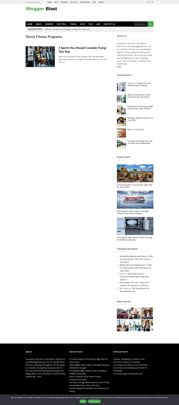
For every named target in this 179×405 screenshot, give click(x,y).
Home (49, 2)
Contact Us (109, 24)
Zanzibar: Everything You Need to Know (129, 359)
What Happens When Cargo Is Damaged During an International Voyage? (133, 212)
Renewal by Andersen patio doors (133, 256)
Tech (94, 2)
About (39, 24)
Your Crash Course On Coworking (126, 362)
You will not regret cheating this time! (127, 373)
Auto (56, 2)
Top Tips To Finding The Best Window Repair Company (139, 84)
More (119, 67)
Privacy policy (94, 401)
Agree (83, 401)
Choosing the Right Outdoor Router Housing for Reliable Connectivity (134, 238)
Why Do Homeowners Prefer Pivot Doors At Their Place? (138, 96)
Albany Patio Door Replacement (132, 265)
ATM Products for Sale (129, 282)
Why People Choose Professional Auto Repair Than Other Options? (134, 277)
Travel (101, 2)
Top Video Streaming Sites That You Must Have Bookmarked (139, 142)
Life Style (74, 2)
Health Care (85, 2)
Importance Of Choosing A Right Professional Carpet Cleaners (140, 107)
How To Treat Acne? (135, 129)
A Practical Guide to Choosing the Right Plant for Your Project (134, 186)
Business (64, 2)
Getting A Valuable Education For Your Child (140, 119)
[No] (176, 400)
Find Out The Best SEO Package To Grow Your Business (67, 29)
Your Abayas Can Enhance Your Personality (130, 365)
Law (98, 24)
